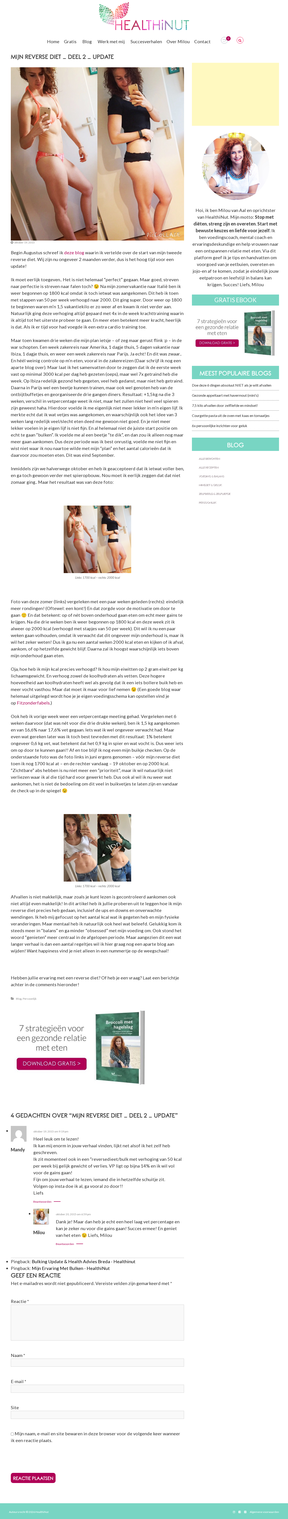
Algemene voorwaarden (264, 1512)
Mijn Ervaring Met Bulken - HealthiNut (71, 1268)
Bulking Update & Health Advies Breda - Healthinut (83, 1261)
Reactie (20, 1301)
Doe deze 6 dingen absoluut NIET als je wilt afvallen (231, 385)
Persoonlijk (29, 998)
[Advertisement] (235, 94)
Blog (87, 41)
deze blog (74, 252)
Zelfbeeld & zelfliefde (214, 493)
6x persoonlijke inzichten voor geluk (219, 425)
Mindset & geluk (210, 484)
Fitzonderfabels (33, 702)
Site (15, 1407)
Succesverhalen (146, 41)
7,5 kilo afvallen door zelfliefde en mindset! (225, 405)
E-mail (18, 1381)
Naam (18, 1355)
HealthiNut (42, 1512)
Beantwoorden (42, 1201)
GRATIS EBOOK (235, 300)
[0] (224, 40)
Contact (202, 41)
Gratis (70, 41)
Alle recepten (208, 467)
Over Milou (178, 41)
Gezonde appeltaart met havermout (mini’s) (225, 395)
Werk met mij (111, 41)
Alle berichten (209, 458)
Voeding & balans (211, 476)
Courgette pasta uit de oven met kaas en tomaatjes (231, 415)
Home (53, 41)
